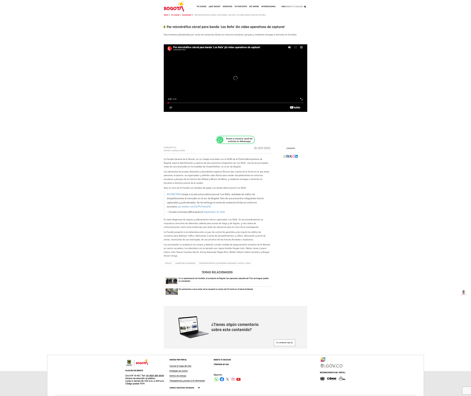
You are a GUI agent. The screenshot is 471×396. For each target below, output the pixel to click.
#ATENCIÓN (173, 194)
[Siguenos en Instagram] (233, 379)
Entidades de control (179, 371)
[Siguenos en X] (227, 379)
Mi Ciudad (175, 15)
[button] (284, 157)
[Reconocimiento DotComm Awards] (331, 378)
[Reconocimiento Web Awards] (342, 378)
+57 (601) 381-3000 (155, 375)
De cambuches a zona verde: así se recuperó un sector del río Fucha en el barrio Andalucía (216, 289)
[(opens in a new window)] (293, 157)
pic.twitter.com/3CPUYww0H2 (194, 206)
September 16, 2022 (214, 211)
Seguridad (186, 15)
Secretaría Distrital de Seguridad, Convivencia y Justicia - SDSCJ (225, 263)
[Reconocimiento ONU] (322, 378)
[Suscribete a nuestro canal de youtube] (238, 379)
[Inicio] (174, 6)
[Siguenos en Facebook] (216, 379)
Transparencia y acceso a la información (187, 380)
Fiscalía (168, 263)
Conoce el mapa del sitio (180, 366)
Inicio (166, 15)
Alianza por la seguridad (185, 263)
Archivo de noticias (178, 376)
